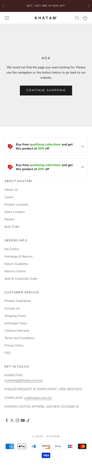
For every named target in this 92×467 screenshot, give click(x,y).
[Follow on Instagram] (17, 420)
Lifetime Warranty (16, 331)
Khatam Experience (17, 301)
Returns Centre (14, 271)
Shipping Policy (15, 316)
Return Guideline (16, 264)
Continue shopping (46, 90)
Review (9, 219)
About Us (11, 190)
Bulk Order (12, 227)
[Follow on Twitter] (12, 420)
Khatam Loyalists (16, 204)
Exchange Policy (15, 323)
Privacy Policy (13, 345)
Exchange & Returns (18, 256)
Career (8, 197)
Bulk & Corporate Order (21, 279)
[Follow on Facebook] (6, 420)
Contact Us (12, 308)
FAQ (7, 353)
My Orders (11, 249)
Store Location (14, 212)
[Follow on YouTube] (23, 420)
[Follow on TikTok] (28, 420)
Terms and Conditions (19, 338)
